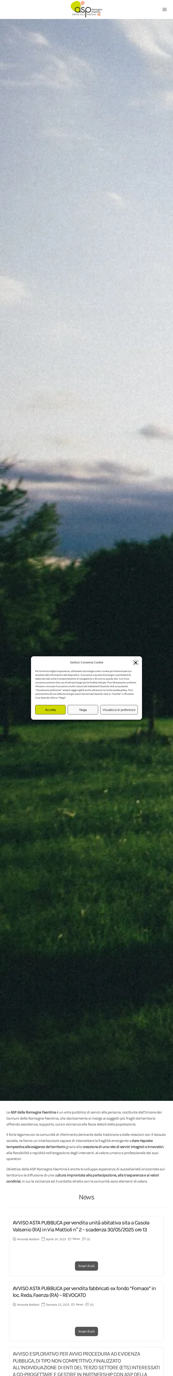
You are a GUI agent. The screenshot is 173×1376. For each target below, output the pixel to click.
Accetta (50, 709)
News (76, 1239)
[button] (136, 662)
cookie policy (120, 690)
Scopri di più (86, 1266)
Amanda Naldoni (28, 1239)
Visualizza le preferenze (119, 709)
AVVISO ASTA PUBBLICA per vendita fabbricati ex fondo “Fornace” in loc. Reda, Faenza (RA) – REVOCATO (84, 1292)
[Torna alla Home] (86, 9)
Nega (83, 709)
